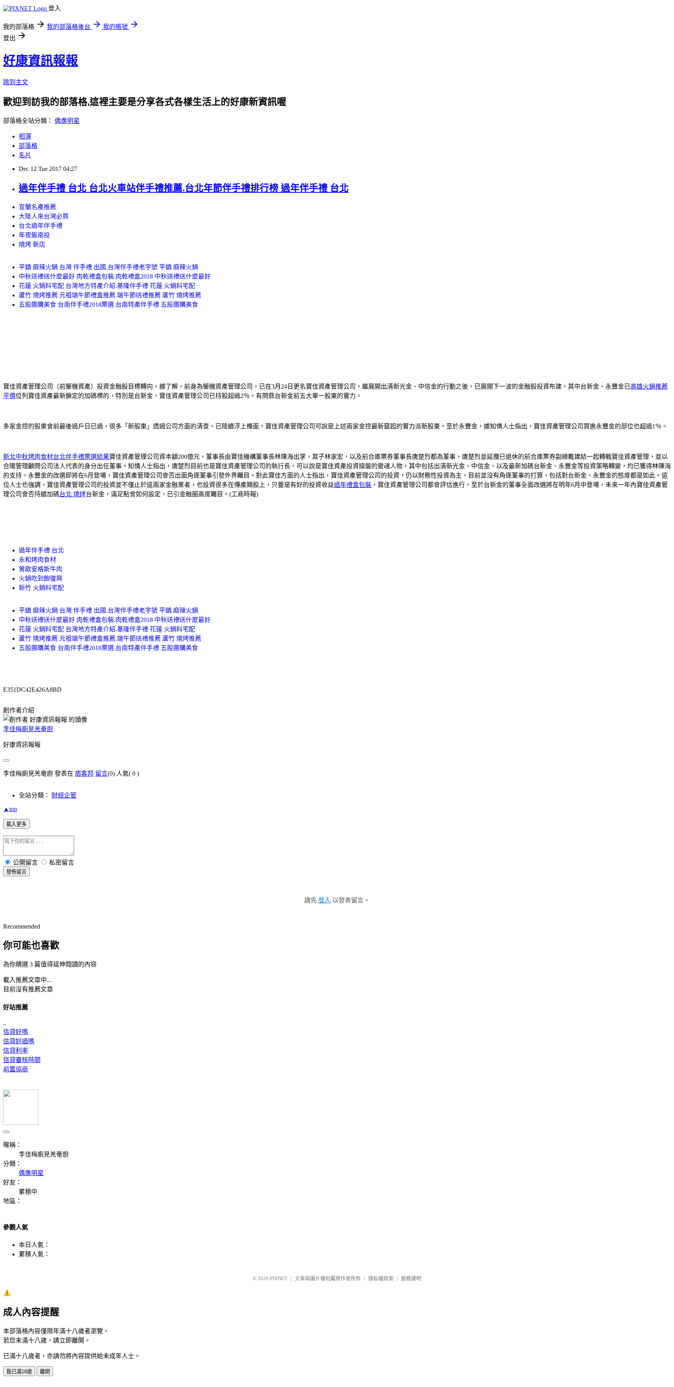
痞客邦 (84, 773)
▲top (10, 809)
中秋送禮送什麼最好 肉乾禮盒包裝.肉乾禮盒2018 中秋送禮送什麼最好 (115, 276)
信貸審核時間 (22, 1060)
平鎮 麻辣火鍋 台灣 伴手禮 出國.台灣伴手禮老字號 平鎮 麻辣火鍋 (108, 267)
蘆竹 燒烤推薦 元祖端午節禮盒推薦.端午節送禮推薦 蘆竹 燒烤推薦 (110, 295)
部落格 (28, 145)
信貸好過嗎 (18, 1041)
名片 (25, 155)
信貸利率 (15, 1050)
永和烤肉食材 (37, 559)
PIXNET (278, 1278)
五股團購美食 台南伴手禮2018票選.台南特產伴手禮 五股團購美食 (108, 304)
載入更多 (16, 824)
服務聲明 (411, 1278)
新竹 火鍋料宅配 (41, 587)
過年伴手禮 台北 (41, 550)
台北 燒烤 (72, 494)
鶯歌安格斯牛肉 (40, 569)
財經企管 (63, 795)
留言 (101, 773)
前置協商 (15, 1069)
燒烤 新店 (32, 244)
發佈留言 (16, 872)
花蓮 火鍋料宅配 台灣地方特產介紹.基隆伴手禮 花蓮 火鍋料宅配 (107, 285)
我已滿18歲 (19, 1372)
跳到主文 (15, 82)
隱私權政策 (381, 1278)
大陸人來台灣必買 (44, 216)
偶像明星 (67, 120)
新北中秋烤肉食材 (28, 456)
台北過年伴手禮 (40, 225)
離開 (45, 1372)
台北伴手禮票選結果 (81, 456)
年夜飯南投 (34, 235)
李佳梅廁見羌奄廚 (28, 729)
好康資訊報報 (40, 60)
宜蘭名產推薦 (37, 207)
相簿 (25, 136)
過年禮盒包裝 (352, 484)
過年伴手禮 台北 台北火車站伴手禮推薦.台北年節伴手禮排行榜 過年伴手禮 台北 (184, 188)
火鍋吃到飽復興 (40, 578)
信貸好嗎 (15, 1031)
